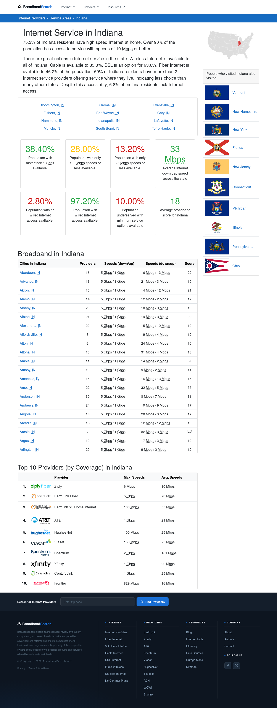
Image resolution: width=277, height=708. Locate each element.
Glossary (191, 646)
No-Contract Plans (116, 680)
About (228, 632)
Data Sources (194, 653)
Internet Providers (116, 632)
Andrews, (29, 405)
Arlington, (29, 449)
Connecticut (241, 186)
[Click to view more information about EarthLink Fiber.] (41, 496)
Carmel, (107, 104)
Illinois (237, 227)
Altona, (27, 352)
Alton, (26, 343)
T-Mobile (149, 674)
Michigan (239, 208)
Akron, (27, 290)
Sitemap (191, 667)
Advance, (29, 281)
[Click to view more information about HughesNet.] (41, 532)
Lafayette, (163, 120)
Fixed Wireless (114, 667)
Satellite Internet (115, 674)
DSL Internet (113, 660)
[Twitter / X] (236, 665)
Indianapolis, (108, 120)
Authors (229, 639)
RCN (147, 680)
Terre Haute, (163, 128)
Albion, (27, 316)
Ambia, (27, 360)
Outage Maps (194, 660)
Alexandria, (31, 325)
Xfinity (148, 639)
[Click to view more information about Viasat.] (41, 542)
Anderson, (30, 396)
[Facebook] (227, 665)
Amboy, (27, 369)
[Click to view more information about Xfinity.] (41, 564)
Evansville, (163, 104)
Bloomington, (52, 104)
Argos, (27, 440)
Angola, (28, 414)
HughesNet (151, 667)
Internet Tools (194, 639)
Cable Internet (114, 653)
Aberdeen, (30, 272)
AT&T (147, 646)
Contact (229, 646)
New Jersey (241, 166)
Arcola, (27, 431)
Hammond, (52, 120)
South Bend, (107, 128)
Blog (189, 632)
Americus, (29, 378)
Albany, (27, 307)
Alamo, (27, 298)
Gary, (163, 112)
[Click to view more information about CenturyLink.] (41, 573)
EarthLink (150, 632)
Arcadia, (28, 422)
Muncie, (52, 128)
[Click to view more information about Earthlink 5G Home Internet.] (41, 507)
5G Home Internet (116, 646)
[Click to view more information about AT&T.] (41, 520)
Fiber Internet (113, 639)
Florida (237, 147)
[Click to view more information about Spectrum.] (41, 553)
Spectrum (150, 653)
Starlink (148, 694)
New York (239, 129)
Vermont (238, 92)
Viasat (148, 660)
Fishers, (51, 112)
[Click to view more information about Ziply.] (41, 486)
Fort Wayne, (107, 112)
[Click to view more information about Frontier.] (41, 583)
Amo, (26, 387)
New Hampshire (244, 111)
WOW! (148, 687)
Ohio (236, 265)
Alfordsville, (31, 334)
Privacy (21, 668)
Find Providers (155, 602)
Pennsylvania (242, 246)
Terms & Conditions (39, 668)
